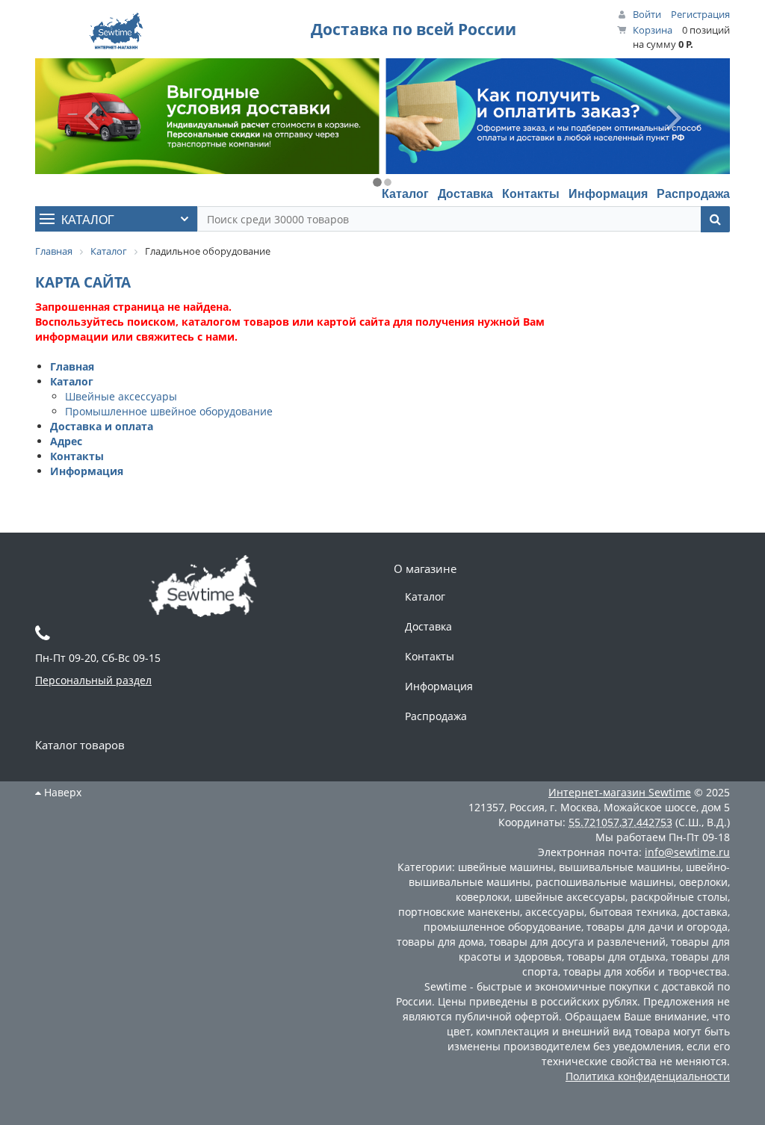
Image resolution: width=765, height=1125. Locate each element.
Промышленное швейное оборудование (169, 411)
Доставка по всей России (413, 29)
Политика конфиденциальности (648, 1076)
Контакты (531, 193)
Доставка (465, 193)
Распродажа (693, 193)
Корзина (652, 30)
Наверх (61, 792)
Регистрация (700, 14)
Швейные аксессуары (121, 396)
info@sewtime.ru (687, 852)
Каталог (405, 193)
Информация (608, 193)
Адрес (66, 441)
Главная (72, 366)
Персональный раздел (93, 680)
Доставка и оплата (101, 426)
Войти (647, 14)
